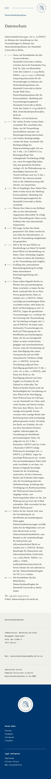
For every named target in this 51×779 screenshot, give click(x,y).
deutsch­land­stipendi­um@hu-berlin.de (26, 656)
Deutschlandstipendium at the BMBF (20, 676)
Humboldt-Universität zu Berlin (19, 673)
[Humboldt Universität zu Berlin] (41, 8)
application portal (13, 669)
